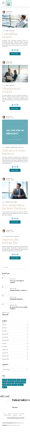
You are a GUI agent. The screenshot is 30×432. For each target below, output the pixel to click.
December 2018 (5, 355)
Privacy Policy (15, 413)
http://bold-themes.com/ (15, 139)
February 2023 (5, 334)
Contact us (15, 415)
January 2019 (5, 352)
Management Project (11, 90)
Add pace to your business (13, 151)
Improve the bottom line (10, 241)
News (7, 30)
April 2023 (4, 327)
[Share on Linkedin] (17, 50)
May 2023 (4, 324)
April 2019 (4, 343)
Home (5, 413)
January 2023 (5, 337)
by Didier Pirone (9, 11)
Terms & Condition (7, 415)
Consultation (14, 147)
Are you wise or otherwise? (15, 131)
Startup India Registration (16, 299)
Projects (11, 30)
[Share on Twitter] (15, 50)
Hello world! (5, 314)
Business (23, 379)
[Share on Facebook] (13, 50)
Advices (8, 147)
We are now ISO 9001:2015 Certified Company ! (18, 307)
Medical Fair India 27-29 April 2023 (18, 290)
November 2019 (5, 340)
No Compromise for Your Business (14, 206)
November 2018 (5, 359)
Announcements (11, 379)
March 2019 (4, 346)
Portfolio (14, 384)
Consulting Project (10, 35)
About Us (9, 413)
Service (20, 415)
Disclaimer (22, 413)
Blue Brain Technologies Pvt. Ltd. (13, 425)
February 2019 (5, 349)
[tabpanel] (15, 73)
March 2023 (4, 330)
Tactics (4, 387)
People (8, 384)
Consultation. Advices (20, 382)
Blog (12, 202)
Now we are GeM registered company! (17, 281)
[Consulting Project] (15, 21)
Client (4, 382)
